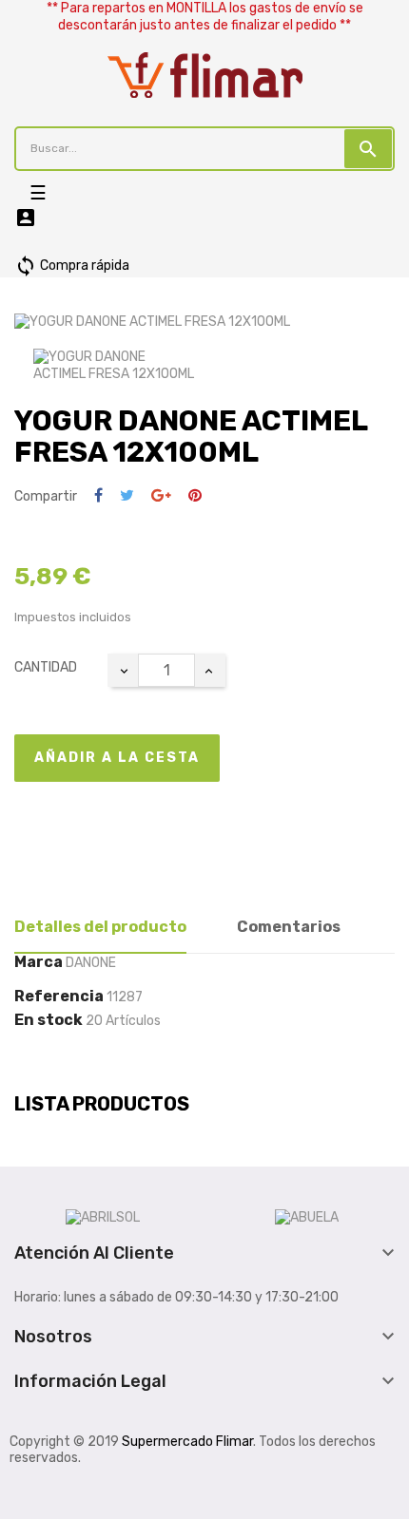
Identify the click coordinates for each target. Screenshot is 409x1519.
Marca (38, 962)
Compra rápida (71, 265)
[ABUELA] (307, 1217)
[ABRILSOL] (103, 1217)
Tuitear (127, 496)
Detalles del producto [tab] (100, 927)
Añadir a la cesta (117, 758)
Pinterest (195, 496)
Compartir (98, 496)
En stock (48, 1020)
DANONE (91, 963)
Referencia (59, 996)
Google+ (161, 496)
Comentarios (289, 927)
